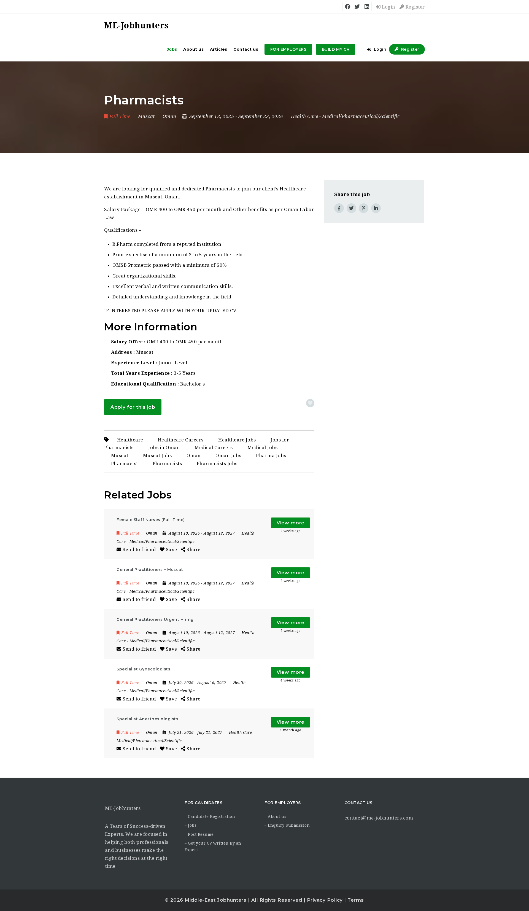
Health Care (304, 116)
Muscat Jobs (157, 455)
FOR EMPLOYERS (288, 49)
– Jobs (190, 825)
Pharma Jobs (271, 455)
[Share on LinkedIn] (376, 208)
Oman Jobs (228, 455)
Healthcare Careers (181, 440)
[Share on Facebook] (339, 208)
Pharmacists (167, 463)
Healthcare (130, 440)
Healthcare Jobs (237, 440)
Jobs (172, 49)
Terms (355, 900)
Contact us (245, 49)
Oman (194, 455)
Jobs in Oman (164, 448)
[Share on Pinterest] (363, 208)
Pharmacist (124, 463)
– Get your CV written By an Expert (213, 846)
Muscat (119, 455)
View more (290, 522)
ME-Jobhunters (123, 808)
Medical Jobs (262, 448)
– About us (275, 816)
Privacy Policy (325, 900)
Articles (218, 49)
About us (193, 49)
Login (388, 7)
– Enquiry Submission (287, 825)
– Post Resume (199, 834)
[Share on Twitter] (351, 208)
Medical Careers (214, 448)
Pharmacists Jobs (217, 463)
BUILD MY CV (336, 49)
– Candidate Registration (210, 816)
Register (414, 7)
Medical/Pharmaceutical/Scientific (361, 116)
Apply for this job (132, 407)
